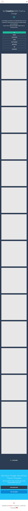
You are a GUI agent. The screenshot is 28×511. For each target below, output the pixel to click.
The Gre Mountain (14, 427)
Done (14, 39)
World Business (14, 346)
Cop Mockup (14, 78)
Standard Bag (14, 105)
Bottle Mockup (14, 132)
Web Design (14, 44)
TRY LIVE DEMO (14, 491)
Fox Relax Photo (14, 266)
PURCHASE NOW (14, 487)
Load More (15, 460)
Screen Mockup (14, 212)
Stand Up (14, 159)
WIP (14, 46)
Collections (14, 37)
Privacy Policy (16, 505)
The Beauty (14, 293)
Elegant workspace (14, 400)
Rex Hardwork (14, 453)
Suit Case (14, 239)
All (14, 32)
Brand (14, 34)
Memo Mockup (14, 186)
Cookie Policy (23, 505)
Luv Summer (14, 373)
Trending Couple (14, 319)
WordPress (14, 49)
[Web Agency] (17, 507)
